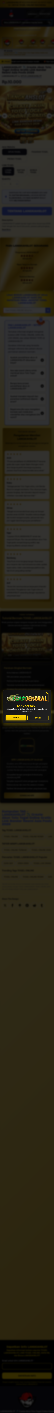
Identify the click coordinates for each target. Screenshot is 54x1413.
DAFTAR (15, 717)
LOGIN (38, 718)
